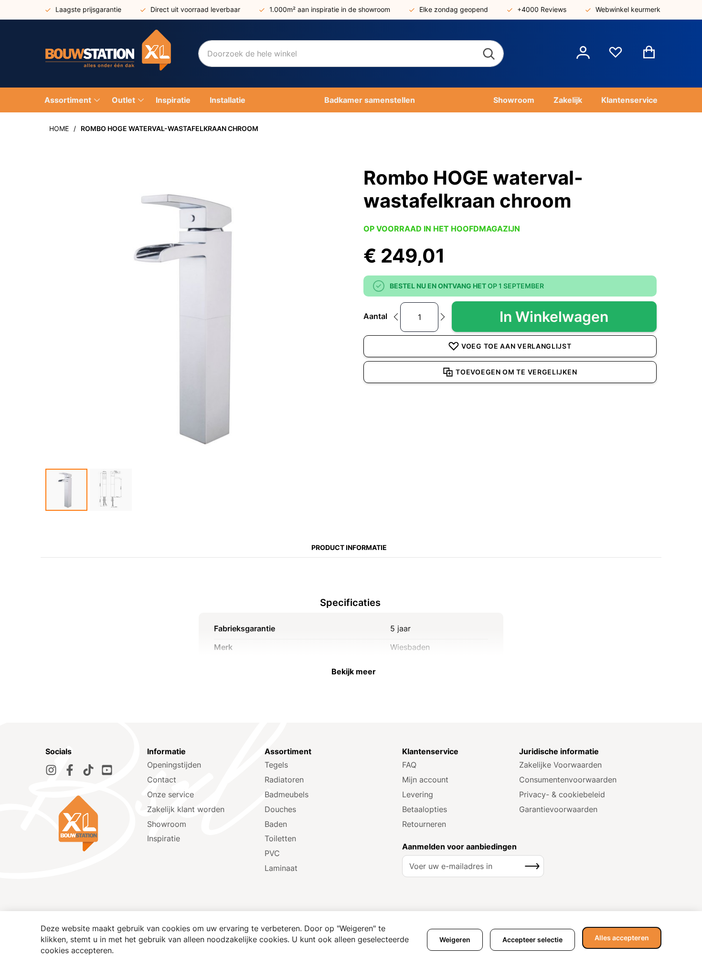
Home (59, 128)
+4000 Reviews (541, 9)
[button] (583, 53)
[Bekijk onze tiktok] (88, 770)
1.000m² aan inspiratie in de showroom (329, 9)
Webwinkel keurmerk (628, 9)
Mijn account (425, 779)
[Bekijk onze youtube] (107, 770)
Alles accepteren (622, 938)
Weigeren (454, 939)
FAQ (409, 765)
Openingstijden (174, 765)
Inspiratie (163, 838)
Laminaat (281, 868)
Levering (417, 794)
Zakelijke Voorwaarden (560, 765)
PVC (272, 853)
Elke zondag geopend (453, 9)
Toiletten (280, 838)
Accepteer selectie (532, 939)
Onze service (170, 794)
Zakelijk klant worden (185, 809)
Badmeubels (286, 794)
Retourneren (424, 824)
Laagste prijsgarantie (88, 9)
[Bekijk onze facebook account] (69, 770)
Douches (280, 809)
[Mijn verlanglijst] (615, 56)
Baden (276, 824)
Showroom (166, 824)
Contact (161, 779)
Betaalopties (424, 809)
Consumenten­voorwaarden (568, 779)
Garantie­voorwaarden (558, 809)
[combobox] (351, 53)
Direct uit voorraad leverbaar (195, 9)
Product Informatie (349, 547)
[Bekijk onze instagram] (51, 770)
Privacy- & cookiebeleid (562, 794)
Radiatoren (284, 779)
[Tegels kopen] (121, 53)
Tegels (276, 765)
